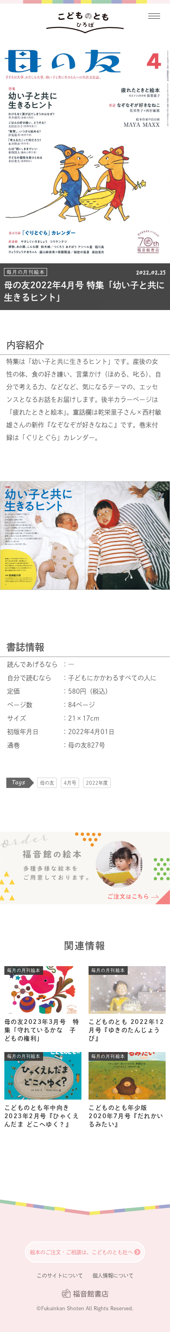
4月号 (70, 782)
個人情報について (113, 1275)
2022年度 (97, 782)
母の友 (47, 782)
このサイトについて (60, 1275)
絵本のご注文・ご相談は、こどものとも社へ (81, 1252)
